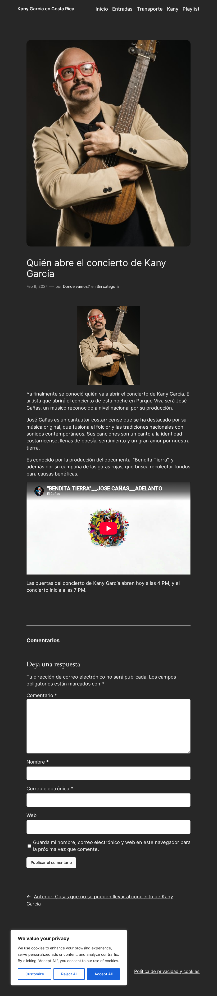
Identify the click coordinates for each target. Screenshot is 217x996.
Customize (34, 974)
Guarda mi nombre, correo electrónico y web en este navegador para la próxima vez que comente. (112, 845)
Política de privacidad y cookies (167, 971)
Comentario (41, 695)
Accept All (103, 974)
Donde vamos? (76, 286)
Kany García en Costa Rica (45, 8)
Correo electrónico (49, 788)
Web (31, 815)
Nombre (37, 762)
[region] (69, 957)
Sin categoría (108, 286)
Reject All (69, 974)
